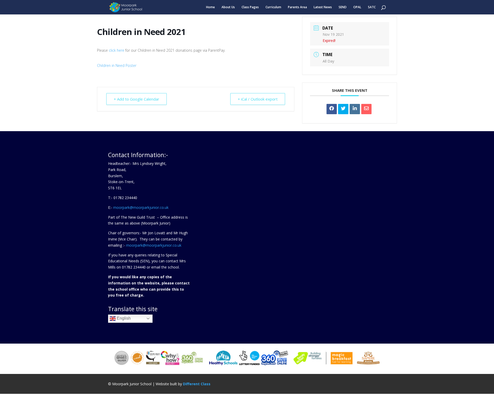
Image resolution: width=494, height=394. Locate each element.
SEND (343, 7)
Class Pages (250, 7)
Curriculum (273, 7)
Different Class (196, 383)
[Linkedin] (355, 109)
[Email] (366, 109)
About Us (228, 7)
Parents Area (297, 7)
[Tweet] (343, 109)
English (123, 318)
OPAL (357, 7)
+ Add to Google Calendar (136, 99)
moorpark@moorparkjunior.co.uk (141, 207)
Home (210, 7)
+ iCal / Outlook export (258, 99)
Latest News (323, 7)
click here (116, 50)
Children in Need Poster (116, 65)
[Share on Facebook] (332, 109)
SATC (372, 7)
